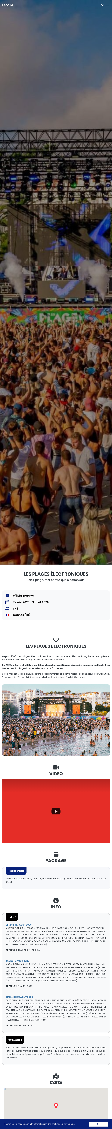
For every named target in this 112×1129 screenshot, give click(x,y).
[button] (56, 1105)
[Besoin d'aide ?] (101, 5)
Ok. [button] (98, 1124)
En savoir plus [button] (68, 1124)
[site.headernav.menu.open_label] (107, 5)
